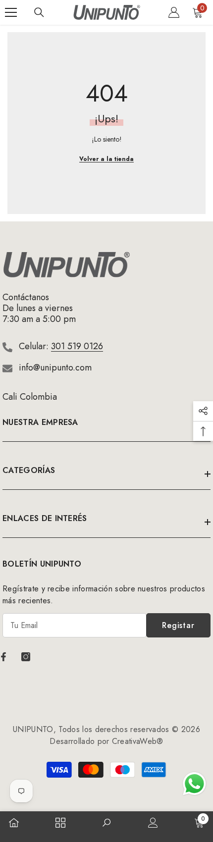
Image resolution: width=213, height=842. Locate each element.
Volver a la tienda (106, 159)
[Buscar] (39, 12)
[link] (106, 823)
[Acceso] (173, 12)
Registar (178, 625)
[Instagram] (25, 656)
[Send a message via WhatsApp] (194, 783)
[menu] (11, 12)
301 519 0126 (77, 346)
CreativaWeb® (137, 741)
